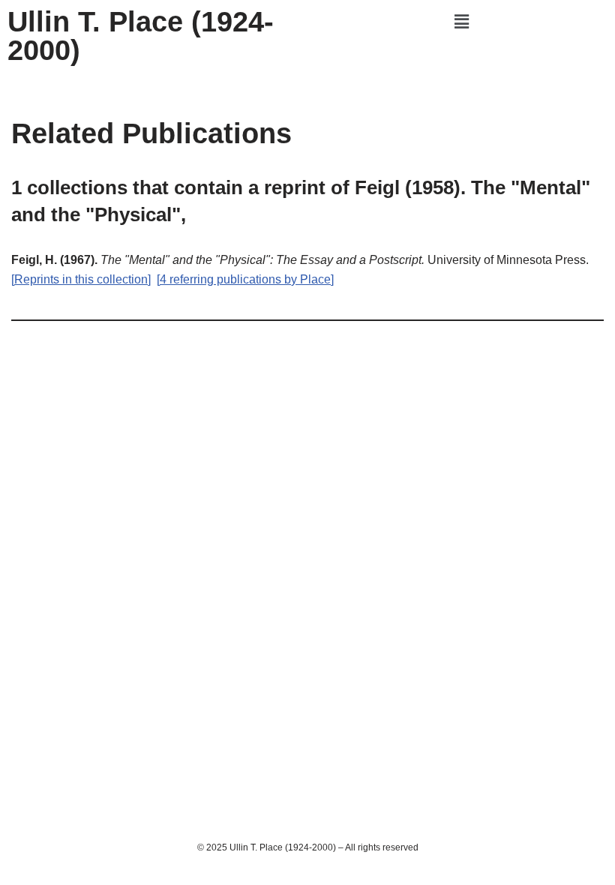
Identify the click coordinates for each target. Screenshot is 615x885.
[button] (461, 22)
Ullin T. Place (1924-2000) (141, 36)
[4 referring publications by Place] (245, 279)
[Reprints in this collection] (81, 279)
